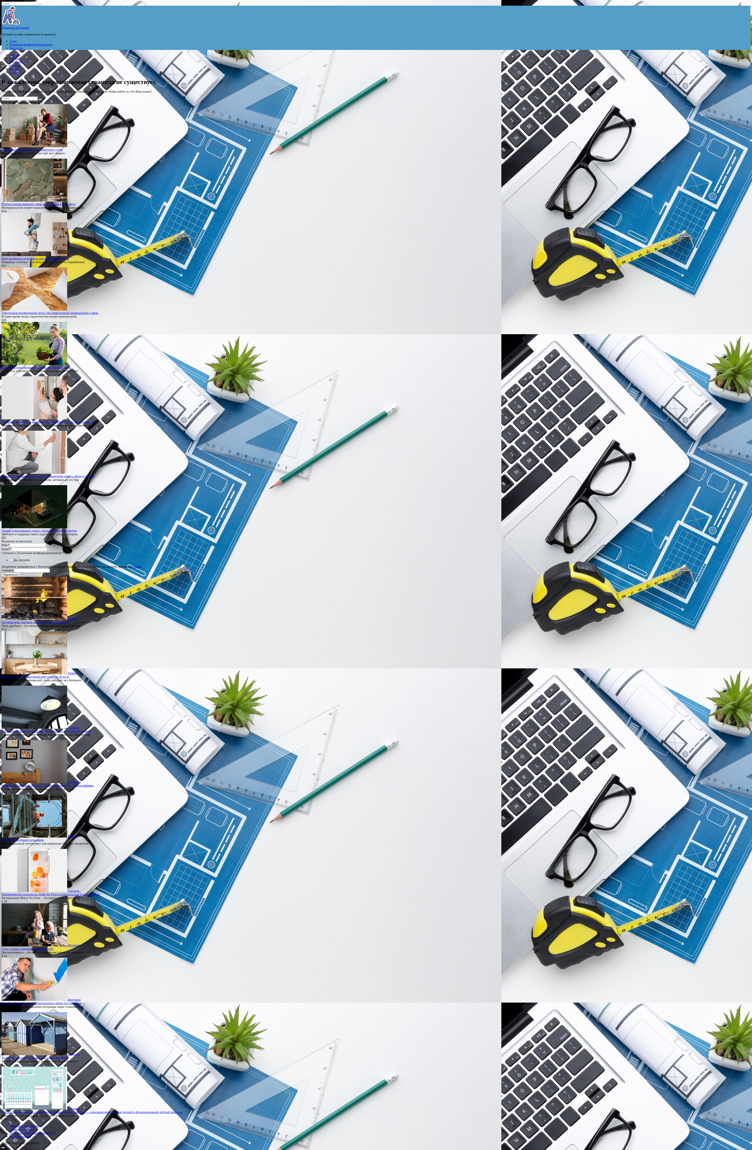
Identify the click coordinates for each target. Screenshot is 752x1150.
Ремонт (14, 68)
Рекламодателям (20, 1136)
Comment (8, 570)
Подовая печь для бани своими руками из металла (35, 622)
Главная (14, 54)
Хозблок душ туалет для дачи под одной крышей (34, 1057)
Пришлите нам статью (24, 1125)
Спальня (15, 72)
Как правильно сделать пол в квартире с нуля (32, 149)
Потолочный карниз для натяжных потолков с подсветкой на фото (46, 731)
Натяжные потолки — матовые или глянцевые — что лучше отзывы (47, 421)
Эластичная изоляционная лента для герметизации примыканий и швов (50, 313)
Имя (6, 545)
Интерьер (15, 61)
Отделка (15, 65)
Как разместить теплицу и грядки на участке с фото (36, 367)
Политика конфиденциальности (30, 44)
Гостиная (15, 58)
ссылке (137, 566)
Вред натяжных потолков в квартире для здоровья (35, 258)
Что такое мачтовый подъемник (23, 840)
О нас (13, 41)
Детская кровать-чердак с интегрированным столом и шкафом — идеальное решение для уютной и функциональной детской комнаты (92, 1112)
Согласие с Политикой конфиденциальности (33, 553)
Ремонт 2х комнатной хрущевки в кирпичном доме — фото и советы (48, 476)
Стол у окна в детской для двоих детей (27, 949)
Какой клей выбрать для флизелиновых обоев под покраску (42, 1003)
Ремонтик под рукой (15, 27)
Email (6, 549)
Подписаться (11, 574)
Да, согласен (21, 560)
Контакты (16, 48)
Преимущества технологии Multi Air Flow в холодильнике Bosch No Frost (51, 894)
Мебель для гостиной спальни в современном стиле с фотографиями (48, 785)
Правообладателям (21, 1129)
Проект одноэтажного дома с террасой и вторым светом (39, 530)
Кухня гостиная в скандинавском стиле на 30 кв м (35, 676)
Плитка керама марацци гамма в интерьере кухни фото (39, 204)
